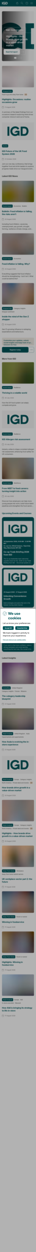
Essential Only (22, 628)
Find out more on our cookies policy (14, 640)
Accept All (8, 628)
